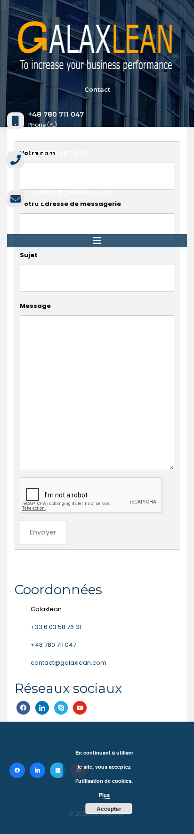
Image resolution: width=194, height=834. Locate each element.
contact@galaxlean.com (68, 662)
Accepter (109, 808)
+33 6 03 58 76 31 (56, 626)
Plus (104, 794)
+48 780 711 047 (53, 644)
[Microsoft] (58, 770)
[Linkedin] (37, 770)
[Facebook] (17, 770)
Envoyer (43, 532)
